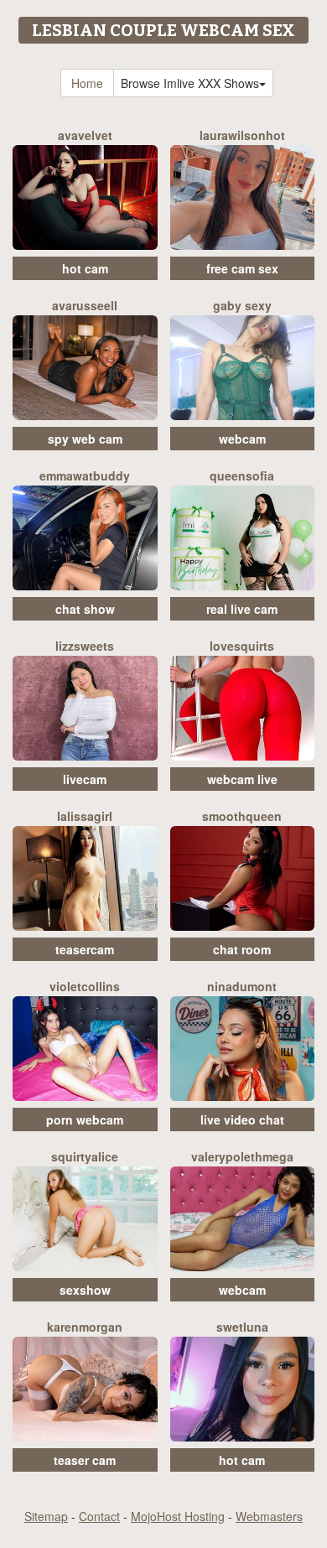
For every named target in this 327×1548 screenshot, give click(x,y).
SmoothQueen (242, 816)
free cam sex (242, 268)
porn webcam (84, 1119)
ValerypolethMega (242, 1156)
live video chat (242, 1119)
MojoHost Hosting (178, 1516)
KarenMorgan (84, 1326)
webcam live (242, 779)
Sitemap (46, 1516)
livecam (84, 779)
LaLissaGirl (84, 816)
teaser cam (85, 1460)
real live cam (242, 608)
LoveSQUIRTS (242, 645)
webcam (242, 438)
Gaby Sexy (242, 305)
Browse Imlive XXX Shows (190, 83)
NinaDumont (242, 986)
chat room (242, 949)
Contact (99, 1516)
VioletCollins (84, 986)
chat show (85, 608)
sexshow (85, 1289)
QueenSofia (242, 475)
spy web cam (85, 438)
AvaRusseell (84, 305)
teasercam (84, 949)
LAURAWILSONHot (242, 135)
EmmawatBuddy (84, 475)
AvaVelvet (85, 135)
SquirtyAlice (84, 1156)
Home (87, 83)
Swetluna (242, 1326)
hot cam (85, 268)
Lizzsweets (84, 645)
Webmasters (269, 1516)
